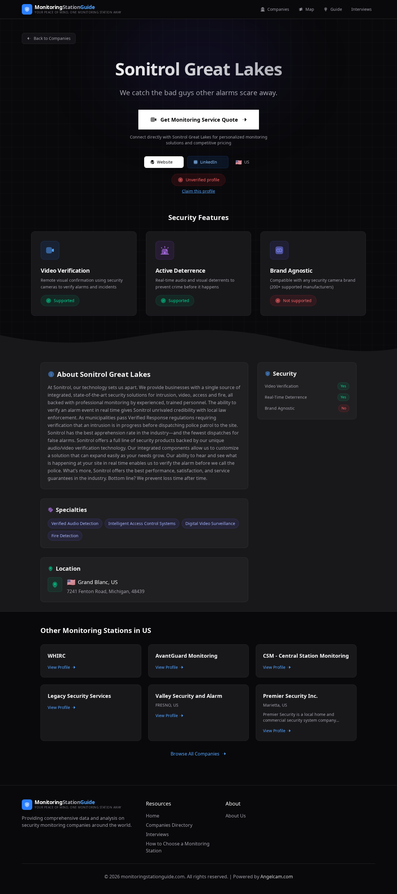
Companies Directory (169, 825)
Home (152, 816)
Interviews (157, 834)
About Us (236, 816)
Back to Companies (52, 38)
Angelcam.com (276, 876)
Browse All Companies (195, 754)
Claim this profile (198, 191)
